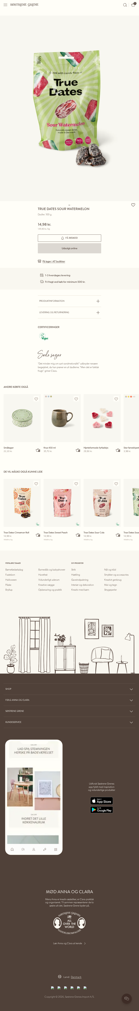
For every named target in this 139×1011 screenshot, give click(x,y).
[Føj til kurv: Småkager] (38, 450)
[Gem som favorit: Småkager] (36, 399)
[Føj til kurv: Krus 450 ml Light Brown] (78, 450)
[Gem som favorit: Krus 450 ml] (76, 399)
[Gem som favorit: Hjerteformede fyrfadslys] (116, 399)
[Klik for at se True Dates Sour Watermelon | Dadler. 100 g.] (69, 108)
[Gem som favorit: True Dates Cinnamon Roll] (36, 483)
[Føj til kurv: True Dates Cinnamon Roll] (38, 534)
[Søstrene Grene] (24, 4)
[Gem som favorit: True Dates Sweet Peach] (76, 483)
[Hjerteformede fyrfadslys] (102, 418)
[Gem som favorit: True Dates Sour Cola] (116, 483)
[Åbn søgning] (125, 5)
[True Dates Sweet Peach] (62, 503)
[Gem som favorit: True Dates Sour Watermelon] (133, 205)
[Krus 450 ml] (62, 418)
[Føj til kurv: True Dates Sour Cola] (118, 534)
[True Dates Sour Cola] (102, 503)
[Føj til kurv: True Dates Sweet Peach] (78, 534)
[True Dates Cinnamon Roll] (22, 503)
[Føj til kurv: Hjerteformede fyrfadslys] (118, 450)
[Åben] (6, 5)
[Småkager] (22, 418)
